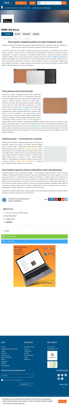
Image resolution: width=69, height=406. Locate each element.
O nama (26, 349)
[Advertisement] (14, 299)
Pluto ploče (27, 39)
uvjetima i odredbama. (16, 380)
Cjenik (26, 357)
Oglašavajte (27, 351)
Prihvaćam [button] (62, 401)
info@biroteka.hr (10, 219)
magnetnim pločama (31, 149)
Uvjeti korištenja (28, 355)
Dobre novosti (5, 355)
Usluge (3, 351)
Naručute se (25, 384)
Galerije (36, 34)
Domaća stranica (7, 39)
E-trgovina (10, 241)
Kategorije (19, 3)
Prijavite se (27, 359)
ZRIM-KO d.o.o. (8, 209)
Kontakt (26, 353)
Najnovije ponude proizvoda (9, 349)
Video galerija (5, 365)
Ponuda (7, 34)
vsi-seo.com (51, 347)
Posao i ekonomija (24, 8)
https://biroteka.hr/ (11, 216)
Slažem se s (13, 380)
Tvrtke (32, 3)
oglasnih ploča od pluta (21, 109)
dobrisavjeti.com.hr (52, 349)
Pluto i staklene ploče (55, 57)
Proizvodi (26, 34)
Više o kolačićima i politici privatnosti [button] (14, 403)
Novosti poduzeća (6, 357)
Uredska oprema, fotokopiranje (41, 8)
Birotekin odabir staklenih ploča (26, 161)
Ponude (3, 347)
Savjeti (17, 34)
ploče (43, 55)
